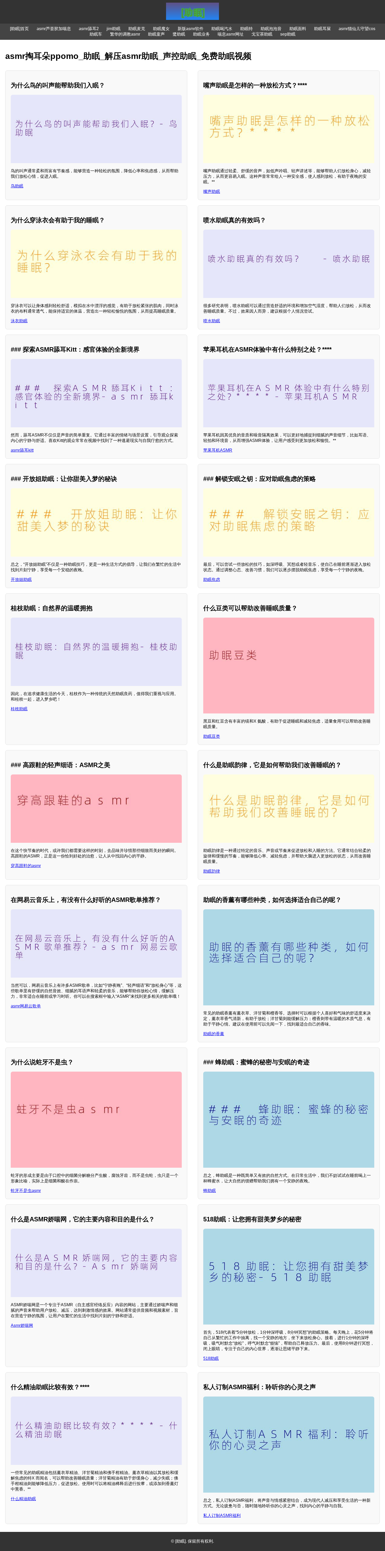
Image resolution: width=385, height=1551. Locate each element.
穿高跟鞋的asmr (26, 865)
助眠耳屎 (322, 28)
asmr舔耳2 (89, 28)
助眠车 (96, 34)
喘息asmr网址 (231, 34)
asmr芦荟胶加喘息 (54, 28)
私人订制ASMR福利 (222, 1515)
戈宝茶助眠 (261, 34)
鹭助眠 (179, 34)
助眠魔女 (161, 28)
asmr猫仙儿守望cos (357, 28)
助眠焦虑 (211, 579)
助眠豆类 (211, 736)
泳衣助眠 (19, 321)
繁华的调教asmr (125, 34)
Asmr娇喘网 (22, 1325)
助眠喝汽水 (221, 28)
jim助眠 (113, 28)
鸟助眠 (17, 186)
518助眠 (211, 1358)
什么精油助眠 (23, 1499)
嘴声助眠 (211, 191)
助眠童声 (156, 34)
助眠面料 (297, 28)
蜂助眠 (209, 1190)
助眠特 (246, 28)
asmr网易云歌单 (26, 1006)
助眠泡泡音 (271, 28)
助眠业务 (201, 34)
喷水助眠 (211, 321)
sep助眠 (287, 34)
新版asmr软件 (191, 28)
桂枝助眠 (19, 709)
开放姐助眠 (21, 579)
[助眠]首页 (19, 28)
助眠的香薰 (213, 1034)
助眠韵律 (211, 871)
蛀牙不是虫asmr (26, 1190)
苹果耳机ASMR (217, 450)
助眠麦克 (136, 28)
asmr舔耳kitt (22, 450)
